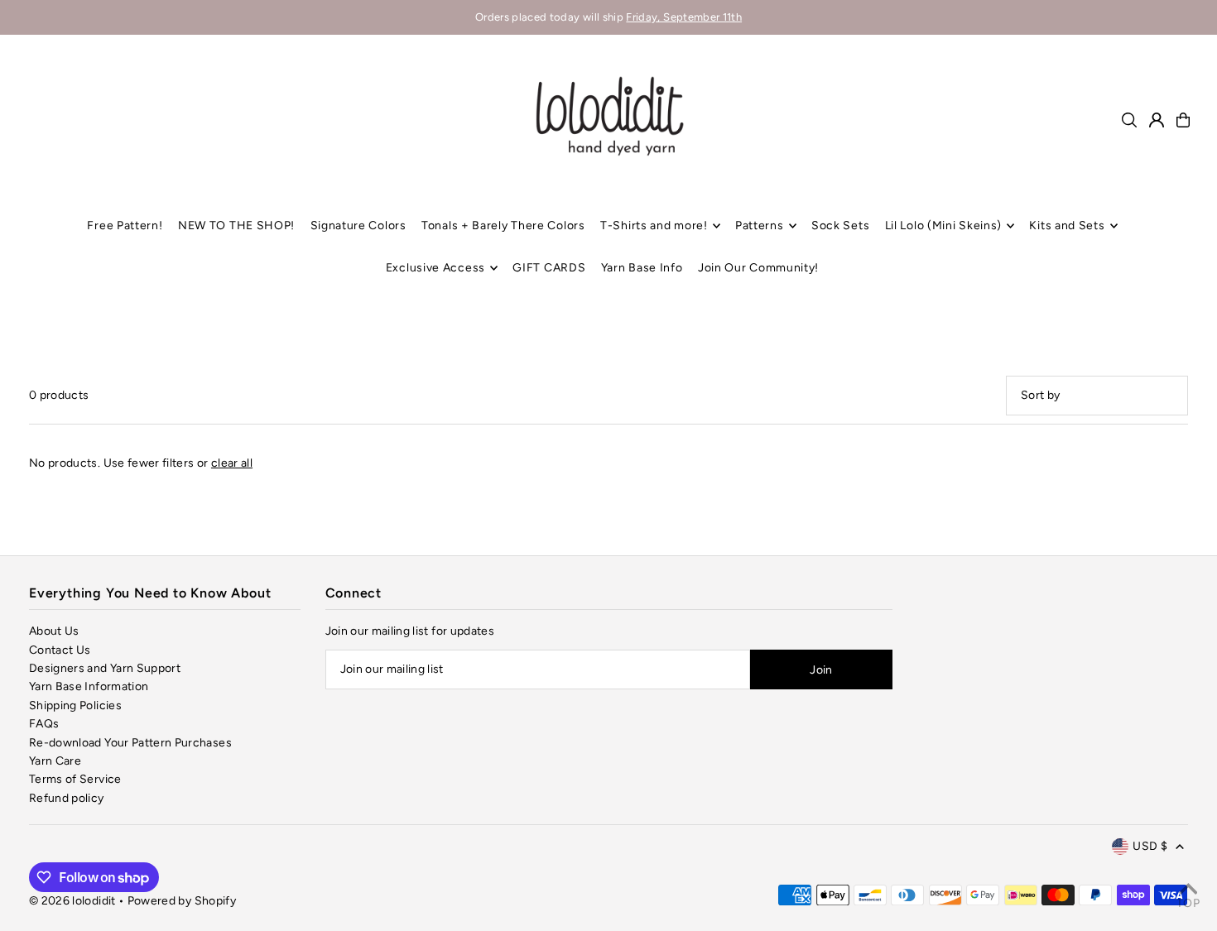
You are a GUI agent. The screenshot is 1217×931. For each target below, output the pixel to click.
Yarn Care (55, 761)
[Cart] (1183, 120)
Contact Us (60, 650)
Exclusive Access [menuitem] (435, 268)
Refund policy (66, 798)
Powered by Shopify (181, 901)
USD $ (1150, 846)
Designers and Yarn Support (104, 668)
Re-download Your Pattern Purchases (130, 743)
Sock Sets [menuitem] (840, 225)
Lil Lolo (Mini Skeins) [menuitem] (943, 225)
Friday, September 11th (684, 17)
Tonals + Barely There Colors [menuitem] (503, 225)
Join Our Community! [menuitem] (758, 268)
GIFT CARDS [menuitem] (548, 268)
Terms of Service (75, 779)
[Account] (1156, 120)
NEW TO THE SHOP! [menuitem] (236, 225)
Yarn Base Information (88, 686)
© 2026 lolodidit (72, 901)
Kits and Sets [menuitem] (1066, 225)
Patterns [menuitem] (759, 225)
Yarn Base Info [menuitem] (642, 268)
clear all (232, 463)
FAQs (44, 724)
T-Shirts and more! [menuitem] (654, 225)
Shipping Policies (75, 705)
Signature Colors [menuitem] (358, 225)
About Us (54, 631)
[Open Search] (1129, 120)
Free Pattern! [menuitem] (124, 225)
